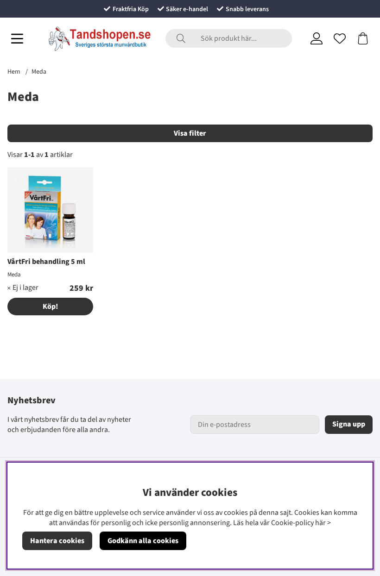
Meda (39, 71)
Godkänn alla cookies (143, 541)
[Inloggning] (316, 38)
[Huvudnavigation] (17, 39)
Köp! (50, 306)
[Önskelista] (339, 38)
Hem (13, 71)
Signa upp (348, 424)
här (320, 523)
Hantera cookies (57, 541)
